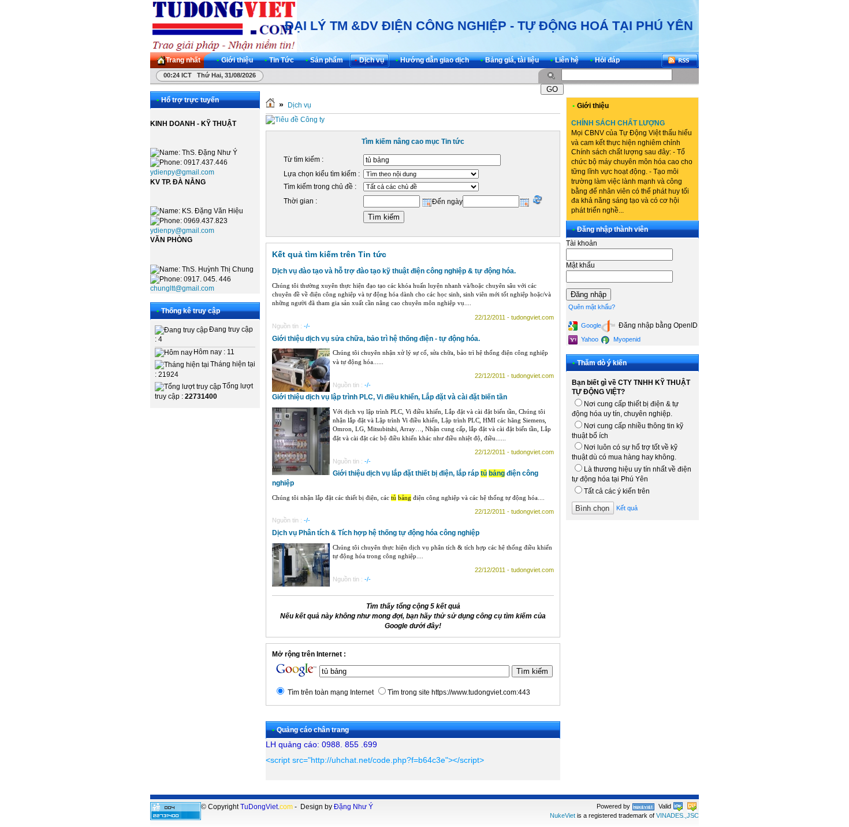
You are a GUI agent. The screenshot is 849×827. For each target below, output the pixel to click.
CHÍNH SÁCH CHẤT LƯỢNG (618, 123)
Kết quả (627, 508)
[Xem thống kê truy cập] (175, 818)
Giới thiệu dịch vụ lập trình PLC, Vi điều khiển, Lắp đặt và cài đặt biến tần (389, 397)
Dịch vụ (299, 105)
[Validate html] (678, 806)
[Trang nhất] (270, 105)
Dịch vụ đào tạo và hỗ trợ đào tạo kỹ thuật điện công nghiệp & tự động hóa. (394, 271)
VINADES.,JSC (677, 815)
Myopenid (626, 339)
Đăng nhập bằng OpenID (657, 325)
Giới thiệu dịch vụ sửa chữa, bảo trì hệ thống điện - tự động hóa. (376, 339)
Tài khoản (581, 243)
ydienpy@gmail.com (182, 172)
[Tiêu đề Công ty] (295, 120)
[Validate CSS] (692, 806)
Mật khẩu (580, 265)
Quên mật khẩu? (591, 306)
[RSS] (680, 60)
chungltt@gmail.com (182, 288)
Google (590, 325)
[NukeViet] (643, 806)
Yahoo (588, 339)
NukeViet (562, 815)
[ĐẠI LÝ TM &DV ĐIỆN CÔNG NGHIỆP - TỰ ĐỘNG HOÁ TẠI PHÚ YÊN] (223, 26)
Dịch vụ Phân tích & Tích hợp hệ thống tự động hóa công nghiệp (375, 533)
